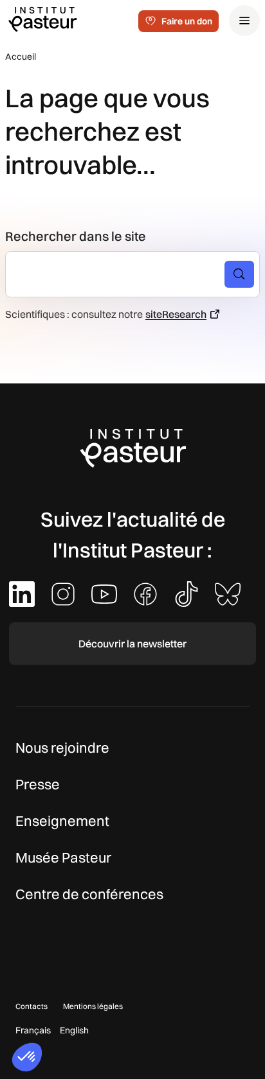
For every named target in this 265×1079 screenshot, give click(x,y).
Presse (37, 784)
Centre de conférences (89, 894)
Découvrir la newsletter (132, 643)
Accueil (20, 56)
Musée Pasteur (63, 857)
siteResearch (175, 314)
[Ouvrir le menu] (244, 20)
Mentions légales (93, 1006)
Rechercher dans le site (75, 236)
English (74, 1030)
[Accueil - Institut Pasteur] (42, 18)
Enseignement (62, 821)
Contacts (31, 1006)
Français (33, 1030)
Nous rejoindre (62, 748)
